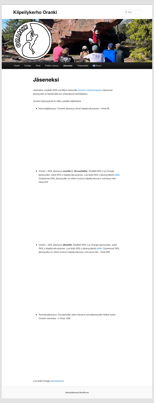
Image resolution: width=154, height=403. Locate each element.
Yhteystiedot (82, 65)
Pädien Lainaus (52, 65)
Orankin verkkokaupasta (90, 90)
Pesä (38, 65)
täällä (117, 174)
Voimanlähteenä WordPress (77, 392)
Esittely (28, 65)
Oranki (17, 65)
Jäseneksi (67, 65)
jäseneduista (57, 380)
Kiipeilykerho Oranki (35, 12)
